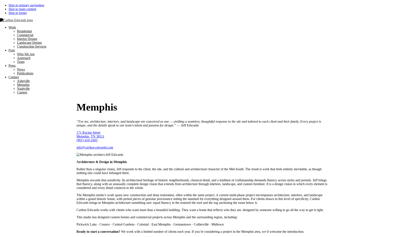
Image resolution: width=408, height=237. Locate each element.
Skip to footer (17, 13)
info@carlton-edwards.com (94, 147)
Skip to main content (22, 9)
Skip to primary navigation (26, 5)
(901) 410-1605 (87, 140)
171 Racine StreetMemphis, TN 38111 (90, 134)
